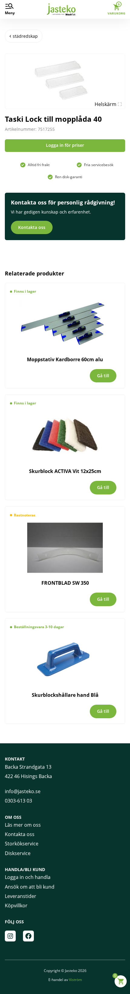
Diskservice (18, 853)
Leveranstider (20, 896)
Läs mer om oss (23, 825)
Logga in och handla (27, 877)
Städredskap (25, 36)
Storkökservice (21, 843)
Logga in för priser (65, 145)
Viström (75, 979)
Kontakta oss (31, 227)
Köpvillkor (16, 905)
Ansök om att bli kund (29, 886)
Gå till (103, 375)
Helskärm (105, 104)
